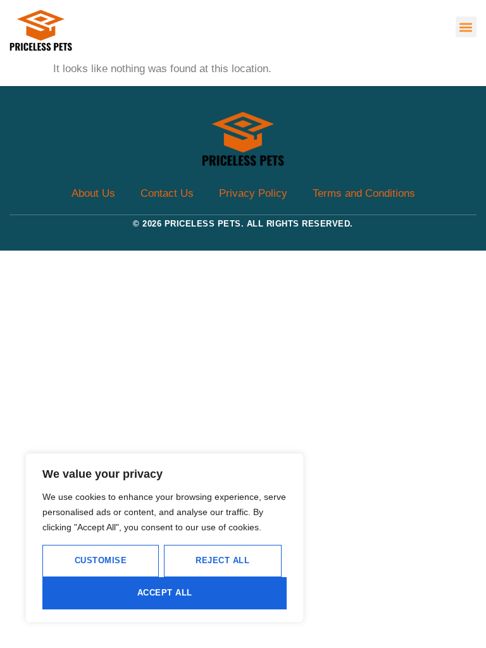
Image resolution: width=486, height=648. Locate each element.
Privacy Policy (253, 193)
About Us (93, 193)
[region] (164, 538)
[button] (466, 26)
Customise (101, 560)
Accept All (164, 592)
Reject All (222, 560)
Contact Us (167, 193)
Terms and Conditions (364, 193)
